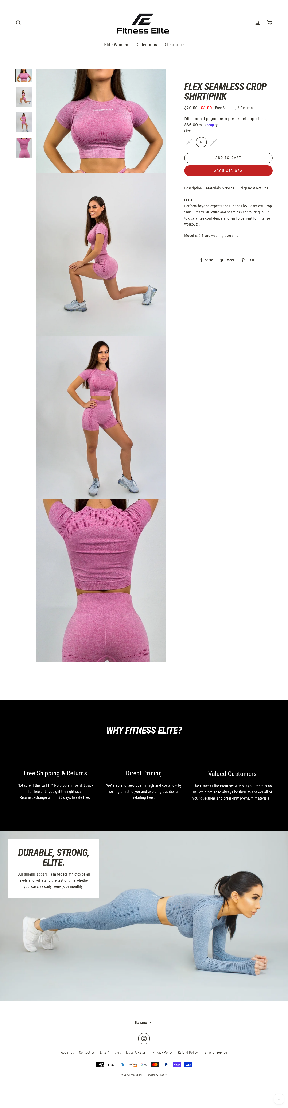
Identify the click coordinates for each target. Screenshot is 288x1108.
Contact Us (87, 1052)
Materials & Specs (220, 188)
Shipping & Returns (253, 188)
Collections (146, 44)
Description (193, 188)
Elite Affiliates (110, 1052)
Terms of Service (215, 1052)
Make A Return (136, 1052)
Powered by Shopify (157, 1075)
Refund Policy (188, 1052)
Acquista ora (228, 171)
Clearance (174, 44)
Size (187, 131)
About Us (67, 1052)
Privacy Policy (162, 1052)
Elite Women (116, 44)
